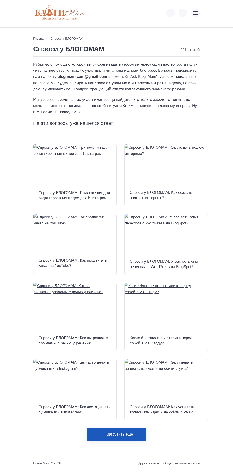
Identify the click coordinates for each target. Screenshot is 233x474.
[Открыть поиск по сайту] (183, 13)
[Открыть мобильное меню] (195, 13)
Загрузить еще (120, 434)
